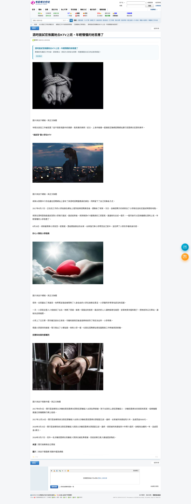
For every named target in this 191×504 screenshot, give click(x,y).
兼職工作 (93, 20)
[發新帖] (34, 28)
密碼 (120, 6)
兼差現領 (99, 20)
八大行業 (86, 20)
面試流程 (129, 16)
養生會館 (130, 20)
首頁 (33, 9)
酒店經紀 (105, 20)
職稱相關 (103, 9)
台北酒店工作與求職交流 (46, 24)
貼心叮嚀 (64, 9)
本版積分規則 (155, 486)
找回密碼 (158, 2)
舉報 (156, 457)
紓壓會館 (80, 20)
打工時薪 (111, 20)
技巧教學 (142, 495)
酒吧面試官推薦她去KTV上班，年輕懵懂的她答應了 (68, 35)
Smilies (68, 471)
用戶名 (121, 2)
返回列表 (156, 28)
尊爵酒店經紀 (31, 24)
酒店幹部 (56, 16)
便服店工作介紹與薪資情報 (64, 24)
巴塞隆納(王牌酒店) (80, 24)
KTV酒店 (136, 20)
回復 (36, 457)
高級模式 (135, 470)
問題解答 (40, 16)
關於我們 (93, 9)
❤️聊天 (85, 16)
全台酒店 (99, 16)
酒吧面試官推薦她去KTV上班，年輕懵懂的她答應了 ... (103, 24)
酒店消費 (117, 20)
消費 (46, 9)
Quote (62, 471)
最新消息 (107, 13)
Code (65, 471)
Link (60, 471)
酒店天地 (55, 9)
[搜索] (71, 20)
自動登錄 (150, 2)
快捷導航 (153, 9)
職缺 (40, 9)
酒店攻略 (148, 495)
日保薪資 (48, 13)
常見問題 (74, 9)
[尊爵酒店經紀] (40, 3)
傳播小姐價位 (144, 20)
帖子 (64, 20)
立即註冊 (158, 6)
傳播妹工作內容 (153, 20)
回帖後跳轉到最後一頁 (67, 487)
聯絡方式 (83, 9)
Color (54, 471)
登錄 (99, 478)
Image (57, 471)
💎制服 (70, 16)
